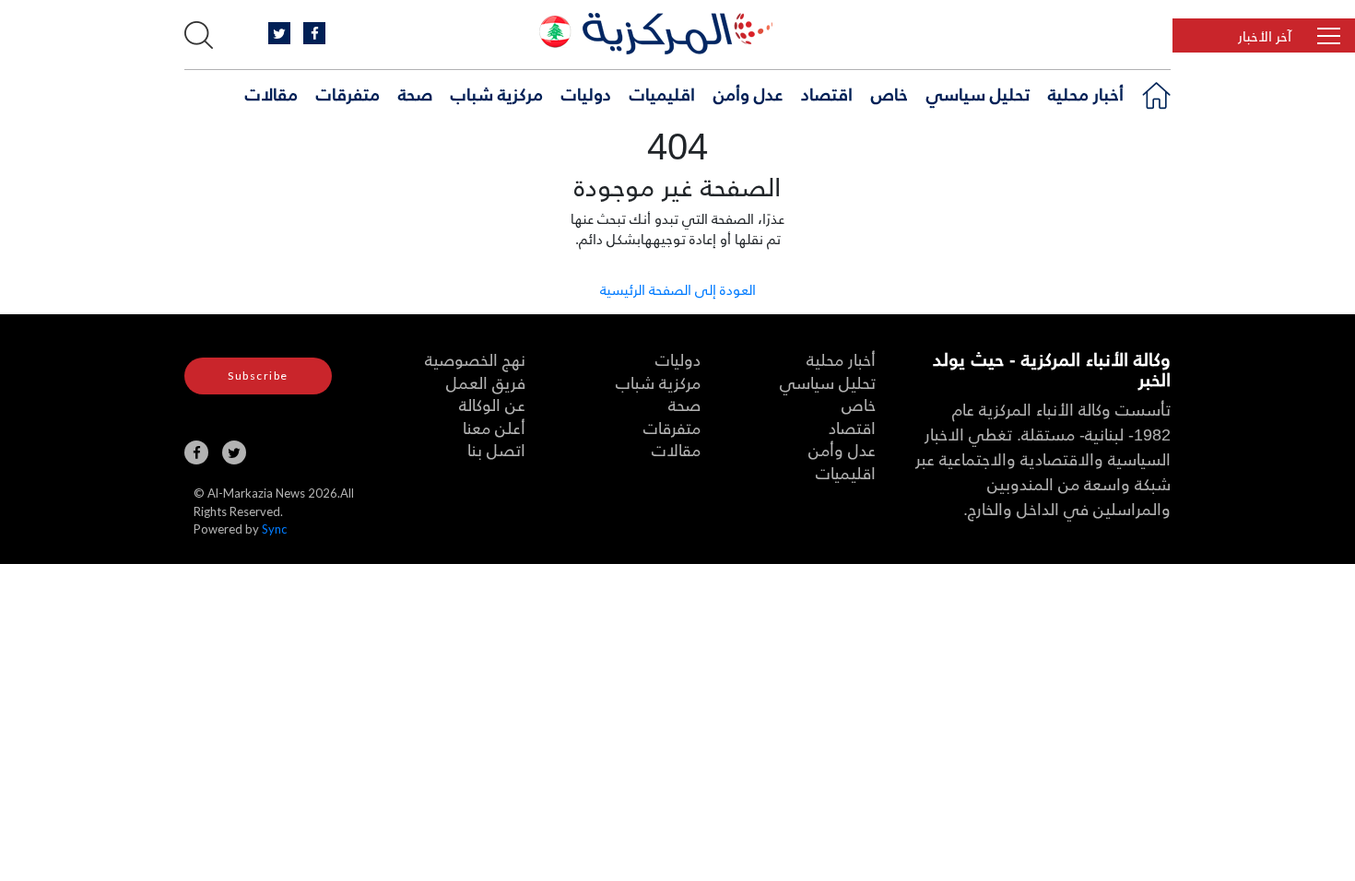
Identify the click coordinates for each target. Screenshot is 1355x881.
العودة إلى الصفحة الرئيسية (678, 289)
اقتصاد (827, 93)
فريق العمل (485, 382)
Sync (274, 529)
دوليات (586, 93)
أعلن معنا (494, 427)
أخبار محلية (1086, 93)
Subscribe (258, 375)
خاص (889, 93)
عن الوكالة (492, 404)
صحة (415, 93)
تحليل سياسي (978, 93)
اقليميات (662, 93)
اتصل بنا (496, 449)
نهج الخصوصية (475, 359)
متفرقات (348, 93)
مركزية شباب (497, 93)
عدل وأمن (748, 93)
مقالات (271, 93)
